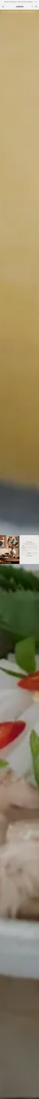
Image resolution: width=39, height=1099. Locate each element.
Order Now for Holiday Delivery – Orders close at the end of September (18, 1)
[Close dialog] (38, 536)
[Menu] (3, 6)
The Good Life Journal (12, 11)
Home (3, 11)
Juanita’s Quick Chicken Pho (28, 11)
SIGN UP (29, 553)
